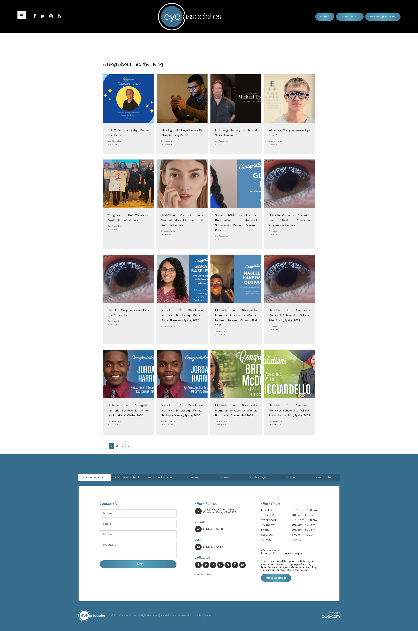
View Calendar (276, 577)
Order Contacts (350, 16)
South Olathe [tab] (323, 477)
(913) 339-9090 (213, 529)
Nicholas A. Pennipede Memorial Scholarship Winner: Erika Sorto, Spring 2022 (289, 315)
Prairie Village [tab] (258, 477)
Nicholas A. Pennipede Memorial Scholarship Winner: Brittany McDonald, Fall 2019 (236, 410)
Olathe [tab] (290, 477)
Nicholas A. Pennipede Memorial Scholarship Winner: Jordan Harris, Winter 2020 (128, 410)
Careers (325, 16)
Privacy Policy (195, 615)
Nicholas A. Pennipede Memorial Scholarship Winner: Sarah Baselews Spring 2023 (182, 315)
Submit (138, 564)
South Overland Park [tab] (160, 477)
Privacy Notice (204, 574)
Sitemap (208, 615)
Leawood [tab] (225, 477)
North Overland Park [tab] (127, 477)
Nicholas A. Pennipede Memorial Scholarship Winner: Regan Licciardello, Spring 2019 (289, 410)
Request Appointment (383, 16)
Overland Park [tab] (94, 477)
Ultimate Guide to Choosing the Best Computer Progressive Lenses (289, 220)
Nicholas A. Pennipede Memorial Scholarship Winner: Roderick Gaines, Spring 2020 (182, 410)
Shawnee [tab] (192, 477)
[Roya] (330, 617)
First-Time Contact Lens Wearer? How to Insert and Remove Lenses (182, 220)
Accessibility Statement (173, 615)
